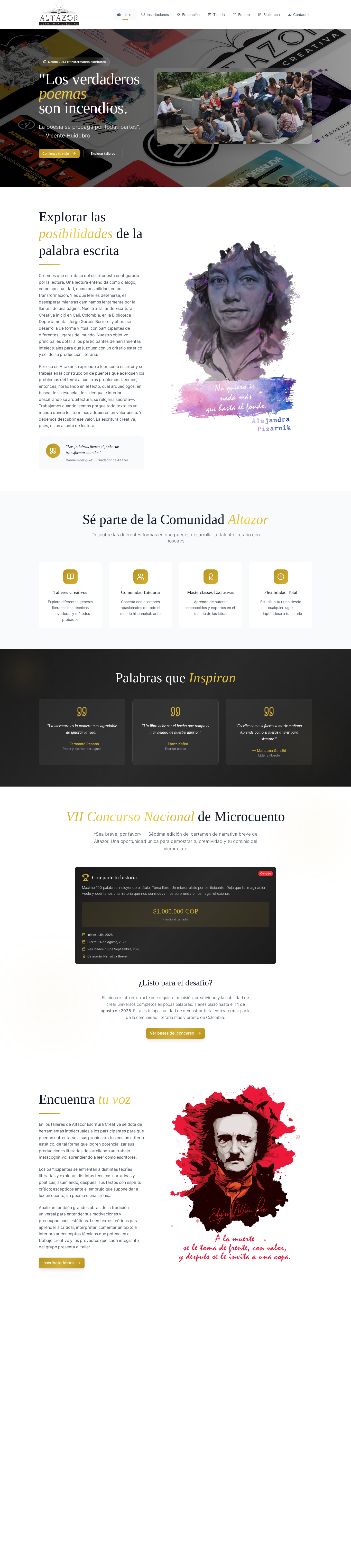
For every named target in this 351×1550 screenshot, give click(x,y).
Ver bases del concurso (172, 1033)
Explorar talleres (103, 153)
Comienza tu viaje (55, 153)
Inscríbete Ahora (58, 1262)
